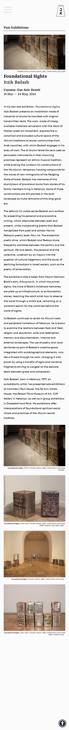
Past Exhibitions (16, 28)
